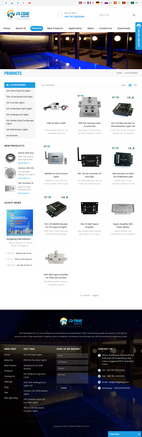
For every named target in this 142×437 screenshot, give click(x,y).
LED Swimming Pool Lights (18, 90)
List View (135, 85)
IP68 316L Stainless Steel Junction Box (89, 125)
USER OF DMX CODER (56, 123)
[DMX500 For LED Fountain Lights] (56, 157)
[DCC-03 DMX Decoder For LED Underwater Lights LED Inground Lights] (123, 107)
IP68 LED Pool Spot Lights (35, 360)
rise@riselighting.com (119, 382)
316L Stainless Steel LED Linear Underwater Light (26, 183)
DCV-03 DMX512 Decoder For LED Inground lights (56, 226)
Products (8, 371)
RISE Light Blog (11, 398)
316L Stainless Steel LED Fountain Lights (34, 401)
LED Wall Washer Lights (17, 129)
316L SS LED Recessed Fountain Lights (34, 409)
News (91, 28)
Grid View (130, 85)
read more (23, 163)
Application (75, 28)
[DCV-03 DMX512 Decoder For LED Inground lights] (56, 208)
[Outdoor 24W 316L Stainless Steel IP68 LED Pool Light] (10, 173)
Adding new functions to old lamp (30, 253)
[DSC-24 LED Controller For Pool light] (89, 157)
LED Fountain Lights (15, 102)
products (37, 28)
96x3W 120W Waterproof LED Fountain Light (26, 153)
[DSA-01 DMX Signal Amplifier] (89, 208)
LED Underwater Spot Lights (19, 108)
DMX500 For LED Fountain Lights (56, 175)
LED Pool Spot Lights (33, 354)
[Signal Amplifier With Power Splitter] (123, 208)
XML (6, 392)
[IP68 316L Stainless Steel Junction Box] (89, 107)
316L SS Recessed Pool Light (19, 96)
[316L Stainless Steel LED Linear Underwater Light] (10, 188)
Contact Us (105, 28)
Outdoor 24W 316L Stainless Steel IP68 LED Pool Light (26, 168)
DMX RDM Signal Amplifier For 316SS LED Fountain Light (56, 276)
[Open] (138, 36)
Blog (6, 387)
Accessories (131, 72)
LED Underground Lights (17, 114)
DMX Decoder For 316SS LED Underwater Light (123, 175)
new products (55, 28)
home (6, 28)
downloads (123, 28)
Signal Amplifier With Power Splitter (123, 226)
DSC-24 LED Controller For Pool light (89, 175)
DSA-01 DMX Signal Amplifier (89, 226)
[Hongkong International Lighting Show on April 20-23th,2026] (20, 222)
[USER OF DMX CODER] (56, 107)
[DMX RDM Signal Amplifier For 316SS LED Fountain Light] (56, 258)
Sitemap (8, 381)
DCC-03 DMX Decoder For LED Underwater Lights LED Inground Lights (123, 125)
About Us (21, 28)
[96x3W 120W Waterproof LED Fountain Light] (10, 158)
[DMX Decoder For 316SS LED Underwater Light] (123, 157)
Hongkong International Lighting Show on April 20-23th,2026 (20, 239)
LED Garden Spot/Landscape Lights (20, 122)
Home (7, 354)
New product (10, 365)
